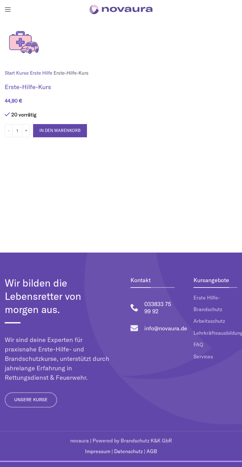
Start (10, 73)
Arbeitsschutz (209, 321)
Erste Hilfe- (206, 297)
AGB (152, 451)
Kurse (23, 73)
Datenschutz (128, 451)
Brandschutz (207, 309)
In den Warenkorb (60, 130)
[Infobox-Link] (152, 307)
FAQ (198, 344)
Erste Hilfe (42, 73)
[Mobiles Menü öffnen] (8, 9)
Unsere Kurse (31, 399)
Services (203, 356)
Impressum (97, 451)
